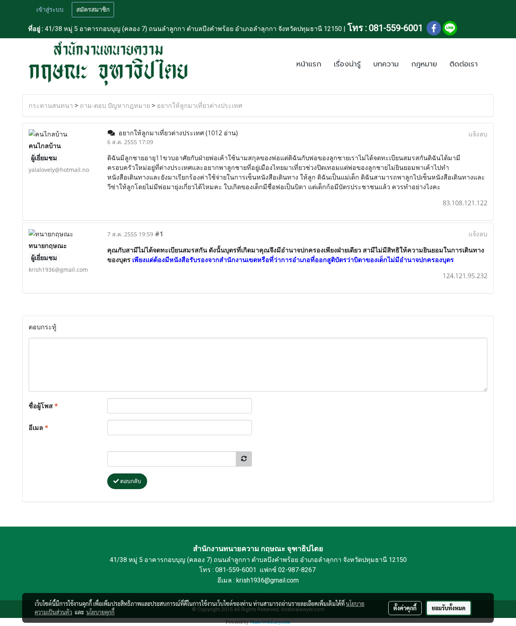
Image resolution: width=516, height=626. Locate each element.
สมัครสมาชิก (93, 9)
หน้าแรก (308, 64)
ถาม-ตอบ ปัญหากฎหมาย (115, 105)
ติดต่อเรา (463, 64)
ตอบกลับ (130, 481)
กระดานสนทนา (51, 105)
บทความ (386, 64)
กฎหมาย (424, 64)
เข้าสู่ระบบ (50, 9)
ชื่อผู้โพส (43, 405)
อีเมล (38, 427)
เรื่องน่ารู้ (347, 64)
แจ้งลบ (477, 134)
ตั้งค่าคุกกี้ (404, 608)
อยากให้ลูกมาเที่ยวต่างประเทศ (199, 105)
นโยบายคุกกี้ (100, 612)
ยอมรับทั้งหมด (449, 608)
